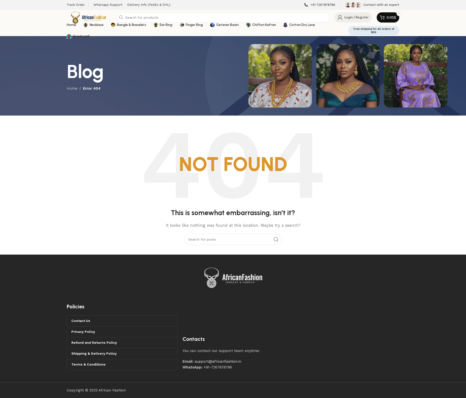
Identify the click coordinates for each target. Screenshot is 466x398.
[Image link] (233, 277)
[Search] (276, 239)
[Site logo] (88, 17)
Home (72, 88)
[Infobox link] (319, 5)
